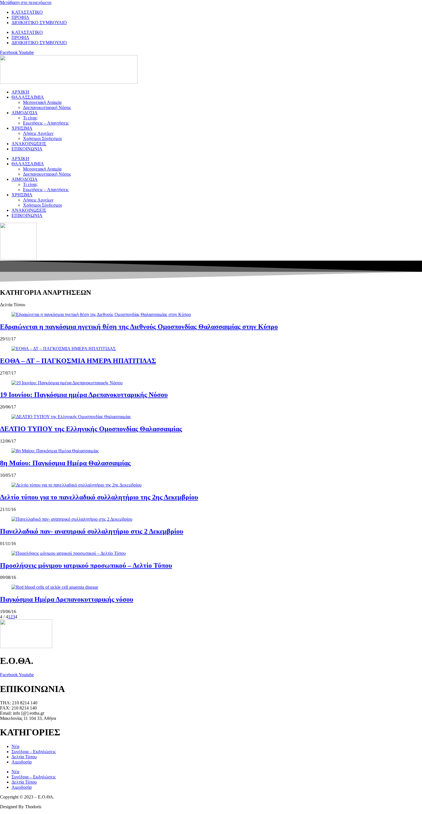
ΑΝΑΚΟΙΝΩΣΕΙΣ (28, 143)
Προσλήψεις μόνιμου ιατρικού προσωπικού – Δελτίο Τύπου (86, 565)
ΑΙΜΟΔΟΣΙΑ (24, 112)
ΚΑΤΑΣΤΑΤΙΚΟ (27, 12)
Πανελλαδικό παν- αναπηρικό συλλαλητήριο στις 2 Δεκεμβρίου (91, 531)
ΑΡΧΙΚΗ (20, 92)
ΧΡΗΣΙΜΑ (21, 128)
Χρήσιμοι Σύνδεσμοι (42, 138)
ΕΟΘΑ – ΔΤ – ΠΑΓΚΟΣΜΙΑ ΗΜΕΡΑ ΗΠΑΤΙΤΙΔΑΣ (78, 361)
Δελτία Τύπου (24, 756)
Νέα (15, 746)
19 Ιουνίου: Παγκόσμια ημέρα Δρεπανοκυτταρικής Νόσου (84, 394)
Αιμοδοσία (21, 761)
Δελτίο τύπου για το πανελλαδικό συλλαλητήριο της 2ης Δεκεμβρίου (99, 497)
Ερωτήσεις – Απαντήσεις (46, 123)
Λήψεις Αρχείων (38, 133)
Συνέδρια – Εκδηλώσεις (33, 751)
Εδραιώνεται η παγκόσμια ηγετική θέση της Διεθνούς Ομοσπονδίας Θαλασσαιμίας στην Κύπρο (139, 326)
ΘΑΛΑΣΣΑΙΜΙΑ (27, 97)
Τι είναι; (30, 117)
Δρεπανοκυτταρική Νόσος (47, 107)
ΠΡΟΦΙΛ (20, 17)
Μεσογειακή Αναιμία (42, 102)
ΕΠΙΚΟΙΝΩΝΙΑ (26, 148)
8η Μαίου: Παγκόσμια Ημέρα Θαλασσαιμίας (65, 463)
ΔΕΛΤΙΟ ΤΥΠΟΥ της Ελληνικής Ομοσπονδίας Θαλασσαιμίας (91, 429)
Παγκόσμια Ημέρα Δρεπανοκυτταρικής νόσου (66, 599)
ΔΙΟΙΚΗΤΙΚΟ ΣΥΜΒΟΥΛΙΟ (39, 22)
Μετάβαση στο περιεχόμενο (25, 2)
